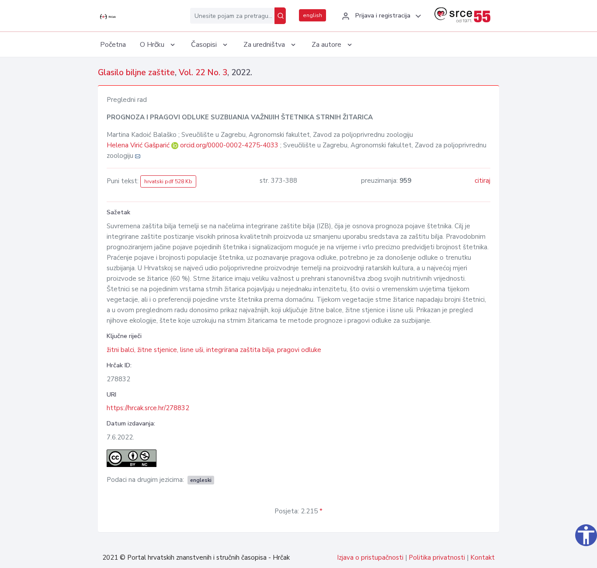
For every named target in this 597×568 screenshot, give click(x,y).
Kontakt (482, 557)
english (312, 15)
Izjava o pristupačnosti (370, 557)
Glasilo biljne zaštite (136, 72)
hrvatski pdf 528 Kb (168, 181)
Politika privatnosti (437, 557)
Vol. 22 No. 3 (203, 72)
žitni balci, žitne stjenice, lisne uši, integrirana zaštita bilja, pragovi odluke (214, 349)
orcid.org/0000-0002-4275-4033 (229, 145)
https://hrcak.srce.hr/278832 (148, 408)
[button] (380, 16)
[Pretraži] (280, 15)
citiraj (482, 180)
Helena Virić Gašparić (139, 145)
